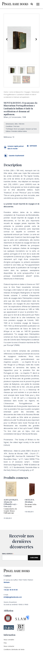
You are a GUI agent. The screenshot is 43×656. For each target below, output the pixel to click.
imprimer (33, 146)
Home (6, 92)
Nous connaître (9, 640)
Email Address (8, 554)
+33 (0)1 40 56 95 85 (11, 590)
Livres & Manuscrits (16, 92)
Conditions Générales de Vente (14, 649)
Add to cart (8, 521)
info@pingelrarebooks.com (13, 597)
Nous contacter (9, 646)
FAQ (5, 643)
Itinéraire (7, 582)
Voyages (27, 92)
